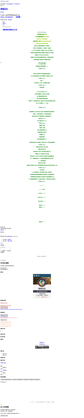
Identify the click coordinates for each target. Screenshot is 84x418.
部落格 (4, 23)
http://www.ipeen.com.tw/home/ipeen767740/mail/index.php (11, 309)
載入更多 (2, 245)
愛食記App (43, 344)
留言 (11, 236)
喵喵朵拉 (4, 9)
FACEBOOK (9, 17)
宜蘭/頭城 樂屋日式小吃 (10, 29)
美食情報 (10, 19)
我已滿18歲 (3, 415)
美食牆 (18, 17)
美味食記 (9, 239)
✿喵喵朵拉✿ (3, 303)
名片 (4, 24)
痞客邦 (8, 236)
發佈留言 (2, 252)
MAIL (2, 17)
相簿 (4, 22)
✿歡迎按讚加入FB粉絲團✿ (5, 305)
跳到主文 (2, 12)
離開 (6, 415)
